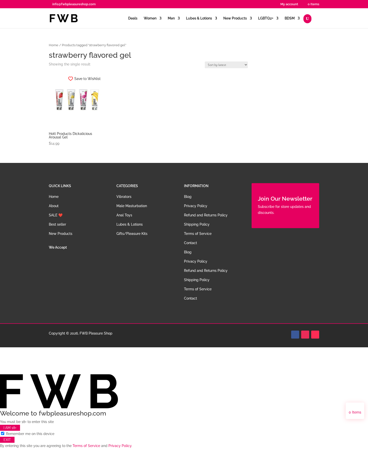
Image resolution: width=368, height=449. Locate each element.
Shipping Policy (197, 224)
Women (150, 18)
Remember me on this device (29, 434)
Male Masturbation (131, 206)
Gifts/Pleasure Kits (131, 234)
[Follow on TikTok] (315, 335)
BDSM (290, 18)
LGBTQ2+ (265, 18)
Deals (132, 18)
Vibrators (123, 197)
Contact (190, 243)
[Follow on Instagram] (305, 335)
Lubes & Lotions (199, 18)
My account (289, 4)
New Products (235, 18)
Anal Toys (124, 215)
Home (53, 45)
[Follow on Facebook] (295, 335)
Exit (7, 440)
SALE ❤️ (56, 215)
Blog (188, 197)
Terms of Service (198, 234)
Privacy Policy (195, 206)
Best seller (57, 224)
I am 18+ (10, 428)
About (54, 206)
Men (171, 18)
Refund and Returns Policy (206, 215)
